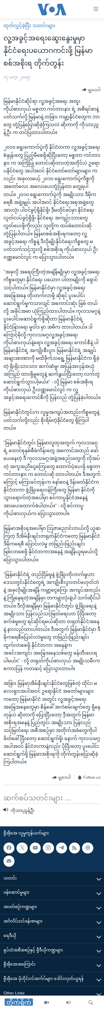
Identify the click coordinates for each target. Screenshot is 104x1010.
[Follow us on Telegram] (61, 848)
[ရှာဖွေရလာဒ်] (90, 1003)
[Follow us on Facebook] (8, 848)
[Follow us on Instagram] (48, 848)
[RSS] (74, 848)
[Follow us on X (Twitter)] (21, 848)
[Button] (91, 90)
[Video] (46, 1003)
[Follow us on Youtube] (35, 848)
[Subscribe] (8, 861)
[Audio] (68, 1003)
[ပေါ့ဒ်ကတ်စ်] (87, 848)
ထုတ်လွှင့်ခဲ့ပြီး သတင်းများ (29, 25)
